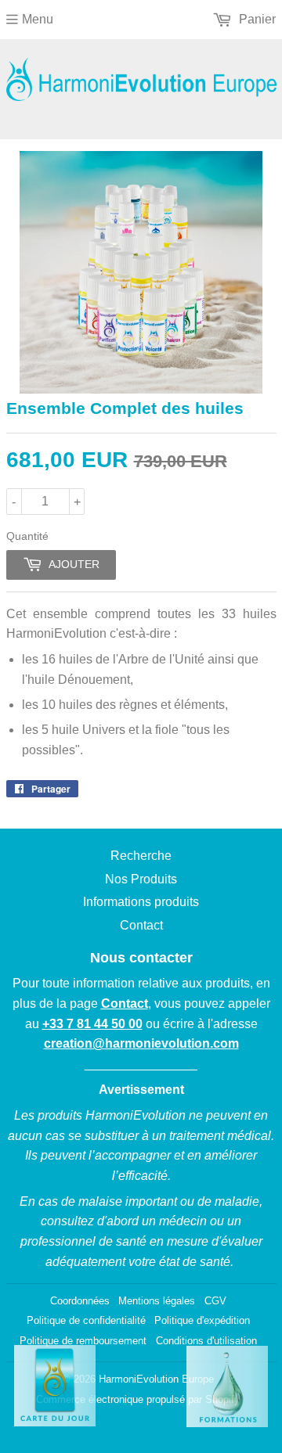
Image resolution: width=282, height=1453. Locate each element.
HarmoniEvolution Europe (156, 1379)
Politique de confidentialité (86, 1320)
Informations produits (141, 901)
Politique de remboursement (83, 1341)
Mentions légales (156, 1301)
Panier (256, 19)
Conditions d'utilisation (206, 1341)
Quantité (27, 536)
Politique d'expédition (202, 1320)
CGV (215, 1301)
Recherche (141, 855)
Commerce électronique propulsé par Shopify (138, 1399)
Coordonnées (80, 1301)
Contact (141, 925)
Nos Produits (141, 879)
